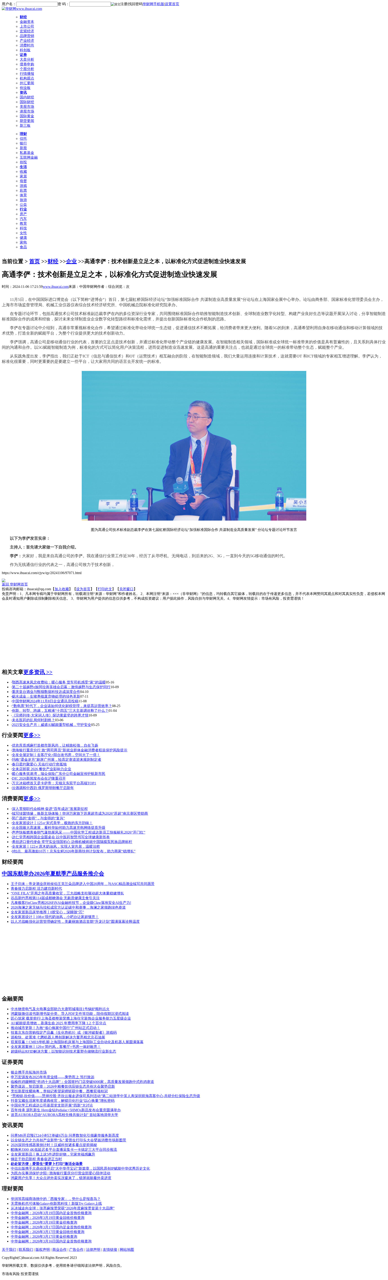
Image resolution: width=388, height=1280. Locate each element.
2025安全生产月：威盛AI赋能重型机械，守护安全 (51, 725)
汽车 (23, 219)
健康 (23, 238)
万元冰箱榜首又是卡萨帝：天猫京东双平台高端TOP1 (54, 783)
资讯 (23, 92)
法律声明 (93, 1249)
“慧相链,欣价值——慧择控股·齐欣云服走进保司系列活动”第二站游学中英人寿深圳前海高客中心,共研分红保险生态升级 (105, 1096)
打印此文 (105, 589)
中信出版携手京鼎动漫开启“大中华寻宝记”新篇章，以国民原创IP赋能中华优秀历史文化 (80, 1168)
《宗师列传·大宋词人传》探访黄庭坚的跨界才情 (50, 715)
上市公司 (27, 26)
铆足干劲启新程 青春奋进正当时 (36, 1159)
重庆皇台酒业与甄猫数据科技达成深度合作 (46, 692)
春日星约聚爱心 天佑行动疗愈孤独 (39, 764)
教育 (23, 223)
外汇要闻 (27, 83)
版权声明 (42, 1249)
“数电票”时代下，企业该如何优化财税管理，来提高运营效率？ (62, 706)
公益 (23, 204)
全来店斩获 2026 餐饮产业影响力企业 (41, 769)
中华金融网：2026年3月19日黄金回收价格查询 (47, 1218)
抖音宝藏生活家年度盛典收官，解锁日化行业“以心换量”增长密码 (63, 1101)
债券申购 (27, 64)
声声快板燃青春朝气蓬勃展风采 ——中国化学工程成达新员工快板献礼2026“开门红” (78, 832)
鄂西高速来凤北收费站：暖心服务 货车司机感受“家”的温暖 (59, 682)
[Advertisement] (194, 632)
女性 (23, 233)
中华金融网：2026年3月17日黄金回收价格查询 (47, 1232)
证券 (23, 55)
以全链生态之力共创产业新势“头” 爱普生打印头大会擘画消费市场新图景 (68, 1140)
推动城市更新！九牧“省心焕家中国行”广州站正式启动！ (55, 1028)
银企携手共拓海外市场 (29, 1072)
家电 (23, 242)
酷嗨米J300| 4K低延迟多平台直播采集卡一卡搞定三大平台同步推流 (64, 1149)
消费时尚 (27, 45)
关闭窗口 (126, 589)
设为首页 (83, 589)
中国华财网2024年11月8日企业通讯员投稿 (45, 701)
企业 (71, 261)
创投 (23, 162)
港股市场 (27, 111)
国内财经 (27, 97)
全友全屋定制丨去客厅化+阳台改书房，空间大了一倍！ (56, 755)
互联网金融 (29, 157)
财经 (23, 17)
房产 (23, 214)
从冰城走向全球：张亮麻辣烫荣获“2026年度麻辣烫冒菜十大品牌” (63, 1208)
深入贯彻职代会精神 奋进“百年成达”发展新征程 (50, 809)
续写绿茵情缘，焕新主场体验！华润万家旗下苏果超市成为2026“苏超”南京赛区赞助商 (80, 813)
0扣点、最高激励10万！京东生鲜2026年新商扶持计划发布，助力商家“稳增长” (73, 851)
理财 (23, 134)
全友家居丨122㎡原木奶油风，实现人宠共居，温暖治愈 (56, 846)
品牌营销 (27, 36)
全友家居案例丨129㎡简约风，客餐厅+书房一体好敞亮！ (56, 1047)
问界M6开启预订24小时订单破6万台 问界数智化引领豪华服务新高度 (65, 1135)
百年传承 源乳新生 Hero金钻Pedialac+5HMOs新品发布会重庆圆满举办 (66, 1110)
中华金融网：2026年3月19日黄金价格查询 (44, 1222)
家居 (23, 176)
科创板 (25, 50)
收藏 (23, 171)
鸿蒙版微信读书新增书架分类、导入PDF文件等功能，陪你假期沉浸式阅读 (70, 1014)
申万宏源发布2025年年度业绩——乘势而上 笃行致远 (52, 1077)
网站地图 (127, 1249)
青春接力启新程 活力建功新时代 (36, 888)
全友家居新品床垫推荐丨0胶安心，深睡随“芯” (47, 912)
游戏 (23, 186)
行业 (23, 209)
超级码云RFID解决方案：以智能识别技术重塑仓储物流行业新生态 (63, 1051)
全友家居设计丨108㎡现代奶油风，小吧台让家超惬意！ (55, 917)
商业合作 (59, 1249)
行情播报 (27, 73)
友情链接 (110, 1249)
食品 (23, 247)
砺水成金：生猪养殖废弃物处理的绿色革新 (46, 696)
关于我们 (9, 1249)
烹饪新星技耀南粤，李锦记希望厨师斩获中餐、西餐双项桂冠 (59, 1091)
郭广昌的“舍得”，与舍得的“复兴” (38, 818)
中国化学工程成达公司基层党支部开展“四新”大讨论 (52, 1105)
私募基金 (27, 153)
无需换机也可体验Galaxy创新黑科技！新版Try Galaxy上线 (56, 1203)
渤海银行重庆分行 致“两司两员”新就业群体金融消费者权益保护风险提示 (69, 750)
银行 (23, 143)
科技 (23, 228)
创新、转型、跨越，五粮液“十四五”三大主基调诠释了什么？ (60, 710)
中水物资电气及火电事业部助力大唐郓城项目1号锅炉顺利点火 (60, 1009)
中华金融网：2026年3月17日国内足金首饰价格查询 (51, 1227)
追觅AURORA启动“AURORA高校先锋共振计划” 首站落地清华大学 (64, 1115)
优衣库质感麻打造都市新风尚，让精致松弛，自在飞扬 (55, 745)
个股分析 (27, 69)
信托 (23, 138)
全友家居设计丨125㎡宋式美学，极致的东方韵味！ (52, 823)
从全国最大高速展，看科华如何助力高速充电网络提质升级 (58, 828)
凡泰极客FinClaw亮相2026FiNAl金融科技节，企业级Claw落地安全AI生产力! (71, 903)
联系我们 (26, 1249)
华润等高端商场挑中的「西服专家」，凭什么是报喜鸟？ (56, 1199)
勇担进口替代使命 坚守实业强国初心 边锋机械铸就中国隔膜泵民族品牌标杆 (72, 842)
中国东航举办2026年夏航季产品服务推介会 (53, 873)
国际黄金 (27, 116)
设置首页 (172, 4)
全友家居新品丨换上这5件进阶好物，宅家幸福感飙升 (53, 1154)
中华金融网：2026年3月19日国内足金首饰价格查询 (51, 1213)
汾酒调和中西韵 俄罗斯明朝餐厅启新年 (43, 788)
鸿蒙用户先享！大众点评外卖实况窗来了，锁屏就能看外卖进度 (61, 1178)
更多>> (31, 735)
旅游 (23, 200)
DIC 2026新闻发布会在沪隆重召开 (39, 778)
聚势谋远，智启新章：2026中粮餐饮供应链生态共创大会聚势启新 (63, 1086)
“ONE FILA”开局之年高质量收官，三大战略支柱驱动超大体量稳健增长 (67, 893)
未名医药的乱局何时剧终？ (33, 720)
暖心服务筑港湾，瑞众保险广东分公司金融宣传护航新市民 (58, 774)
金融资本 (27, 22)
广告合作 (76, 1249)
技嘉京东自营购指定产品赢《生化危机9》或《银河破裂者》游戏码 (64, 1032)
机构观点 (27, 78)
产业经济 (27, 40)
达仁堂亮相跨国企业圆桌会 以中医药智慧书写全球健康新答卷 (61, 837)
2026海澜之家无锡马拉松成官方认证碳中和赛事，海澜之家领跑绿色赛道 (68, 907)
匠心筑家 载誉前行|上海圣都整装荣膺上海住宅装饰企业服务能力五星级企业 (71, 1018)
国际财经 (27, 102)
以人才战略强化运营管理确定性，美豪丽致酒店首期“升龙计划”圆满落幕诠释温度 (75, 921)
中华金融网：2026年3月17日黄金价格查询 (44, 1236)
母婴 (23, 181)
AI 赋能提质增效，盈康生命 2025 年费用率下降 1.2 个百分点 (58, 1023)
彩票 (23, 190)
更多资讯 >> (38, 672)
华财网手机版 (153, 4)
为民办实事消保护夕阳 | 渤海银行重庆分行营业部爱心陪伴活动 (60, 1173)
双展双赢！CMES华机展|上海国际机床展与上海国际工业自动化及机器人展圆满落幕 (77, 1042)
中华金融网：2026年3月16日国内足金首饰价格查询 (51, 1241)
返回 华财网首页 (15, 584)
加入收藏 (62, 589)
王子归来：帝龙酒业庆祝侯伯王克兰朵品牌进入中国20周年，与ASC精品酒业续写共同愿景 (82, 884)
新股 (23, 148)
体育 (23, 195)
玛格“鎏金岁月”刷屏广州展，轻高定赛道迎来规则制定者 (56, 759)
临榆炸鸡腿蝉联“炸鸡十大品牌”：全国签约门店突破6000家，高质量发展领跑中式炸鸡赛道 (82, 1082)
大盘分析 (27, 59)
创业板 (25, 88)
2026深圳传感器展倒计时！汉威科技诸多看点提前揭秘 (54, 1145)
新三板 (25, 125)
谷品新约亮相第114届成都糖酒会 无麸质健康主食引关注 (55, 898)
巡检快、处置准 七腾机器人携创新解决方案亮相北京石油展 (58, 1037)
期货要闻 (27, 121)
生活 (23, 167)
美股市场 (27, 107)
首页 (34, 261)
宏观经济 (27, 31)
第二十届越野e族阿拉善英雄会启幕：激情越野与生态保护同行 (61, 687)
